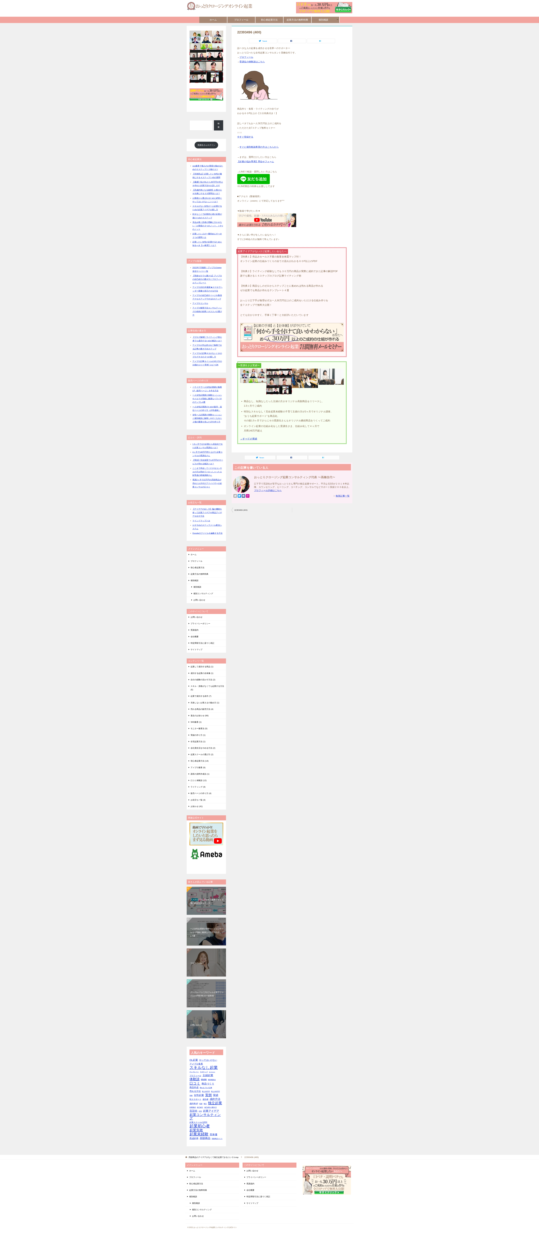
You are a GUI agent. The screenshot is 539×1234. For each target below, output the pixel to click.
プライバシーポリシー (200, 623)
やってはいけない (208, 1060)
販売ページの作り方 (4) (201, 793)
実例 (208, 1095)
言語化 (193, 1110)
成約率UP (193, 1103)
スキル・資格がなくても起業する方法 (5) (207, 688)
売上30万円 (206, 1091)
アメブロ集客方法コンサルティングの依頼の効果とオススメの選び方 (207, 311)
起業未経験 (198, 1134)
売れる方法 (195, 1091)
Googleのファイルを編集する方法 (207, 533)
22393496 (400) (241, 510)
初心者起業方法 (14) (200, 761)
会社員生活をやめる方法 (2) (203, 748)
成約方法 (215, 1099)
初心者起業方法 (269, 20)
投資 (200, 1103)
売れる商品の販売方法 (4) (202, 709)
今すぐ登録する (245, 137)
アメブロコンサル (200, 303)
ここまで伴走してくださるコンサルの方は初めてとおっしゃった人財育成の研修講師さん (207, 471)
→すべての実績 (248, 438)
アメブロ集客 (196, 1064)
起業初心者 (199, 1126)
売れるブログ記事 (206, 1088)
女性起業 (199, 1095)
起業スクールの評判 (198, 1122)
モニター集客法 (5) (199, 728)
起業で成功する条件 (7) (201, 696)
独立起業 (215, 1103)
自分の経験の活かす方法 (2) (203, 680)
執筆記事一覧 (343, 496)
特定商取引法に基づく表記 (202, 643)
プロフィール (241, 20)
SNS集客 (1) (196, 722)
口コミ (194, 1083)
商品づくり (208, 1083)
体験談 (194, 1079)
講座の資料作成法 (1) (200, 774)
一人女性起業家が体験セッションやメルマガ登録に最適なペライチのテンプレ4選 (207, 398)
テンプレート (194, 1072)
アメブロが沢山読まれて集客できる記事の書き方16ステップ (207, 901)
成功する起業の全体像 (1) (202, 673)
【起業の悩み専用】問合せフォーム (255, 161)
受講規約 (194, 630)
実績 (215, 1095)
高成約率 (193, 1138)
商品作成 (193, 1087)
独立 (205, 1103)
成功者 (205, 1099)
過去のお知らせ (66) (200, 715)
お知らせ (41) (197, 806)
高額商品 (205, 1138)
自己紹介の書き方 (210, 1107)
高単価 (213, 1134)
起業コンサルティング (205, 1116)
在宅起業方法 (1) (198, 741)
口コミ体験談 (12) (199, 780)
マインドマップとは (201, 521)
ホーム (213, 20)
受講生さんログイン (206, 145)
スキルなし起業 (203, 1067)
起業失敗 (196, 1130)
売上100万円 (215, 1091)
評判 (200, 1111)
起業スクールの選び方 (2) (202, 754)
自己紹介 (200, 1107)
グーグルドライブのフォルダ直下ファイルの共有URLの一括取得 (207, 994)
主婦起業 (208, 1075)
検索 (219, 125)
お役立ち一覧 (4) (198, 800)
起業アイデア (211, 1110)
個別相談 (323, 20)
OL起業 (193, 1060)
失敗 (191, 1095)
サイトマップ (196, 649)
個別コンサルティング (203, 593)
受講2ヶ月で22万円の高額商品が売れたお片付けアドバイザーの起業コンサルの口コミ (207, 483)
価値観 (204, 1079)
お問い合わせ (199, 600)
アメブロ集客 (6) (198, 767)
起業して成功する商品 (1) (202, 666)
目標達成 (192, 1107)
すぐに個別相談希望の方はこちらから (259, 147)
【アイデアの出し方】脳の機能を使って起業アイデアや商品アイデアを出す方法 (207, 512)
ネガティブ (204, 1072)
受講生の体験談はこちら (252, 61)
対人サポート (195, 1099)
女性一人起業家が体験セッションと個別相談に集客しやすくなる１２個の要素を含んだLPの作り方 (207, 418)
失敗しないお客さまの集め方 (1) (205, 703)
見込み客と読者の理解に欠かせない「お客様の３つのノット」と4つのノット (207, 225)
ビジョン (212, 1072)
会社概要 (194, 636)
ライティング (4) (198, 787)
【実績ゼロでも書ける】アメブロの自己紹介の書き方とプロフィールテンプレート (207, 279)
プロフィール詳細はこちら (268, 490)
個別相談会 (212, 1080)
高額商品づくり (217, 1138)
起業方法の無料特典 (297, 20)
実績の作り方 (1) (198, 735)
